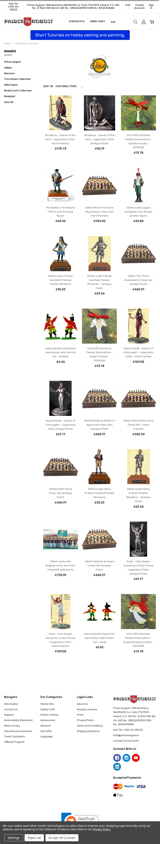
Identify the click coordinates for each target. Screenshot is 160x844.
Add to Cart (60, 115)
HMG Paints (11, 85)
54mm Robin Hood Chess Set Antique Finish (60, 493)
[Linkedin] (117, 767)
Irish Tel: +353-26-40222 (13, 6)
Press (80, 714)
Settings (14, 838)
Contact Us (11, 709)
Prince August (12, 61)
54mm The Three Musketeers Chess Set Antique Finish (138, 280)
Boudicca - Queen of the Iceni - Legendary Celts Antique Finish (99, 139)
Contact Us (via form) (126, 740)
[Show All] (113, 22)
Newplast (9, 96)
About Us (82, 703)
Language (46, 736)
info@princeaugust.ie (126, 735)
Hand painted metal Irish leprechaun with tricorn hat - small (99, 638)
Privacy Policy (85, 720)
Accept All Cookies (62, 838)
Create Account (139, 6)
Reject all (34, 838)
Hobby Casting (49, 714)
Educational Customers (18, 731)
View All (8, 102)
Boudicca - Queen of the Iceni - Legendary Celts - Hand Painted (60, 139)
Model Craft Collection (18, 90)
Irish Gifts (46, 731)
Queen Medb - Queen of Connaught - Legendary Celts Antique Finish (60, 424)
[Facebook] (117, 758)
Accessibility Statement (18, 720)
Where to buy (12, 725)
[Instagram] (126, 758)
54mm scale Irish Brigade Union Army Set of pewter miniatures (60, 565)
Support (9, 714)
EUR (127, 5)
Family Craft (97, 21)
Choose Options (99, 195)
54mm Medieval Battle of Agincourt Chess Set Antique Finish (99, 424)
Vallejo (8, 67)
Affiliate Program (14, 741)
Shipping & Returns (88, 731)
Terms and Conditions (90, 725)
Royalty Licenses (87, 709)
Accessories (47, 720)
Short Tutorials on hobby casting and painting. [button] (80, 34)
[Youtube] (136, 758)
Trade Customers (14, 736)
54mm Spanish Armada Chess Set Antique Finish (99, 565)
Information (11, 703)
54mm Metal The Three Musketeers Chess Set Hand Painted (99, 211)
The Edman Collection (17, 79)
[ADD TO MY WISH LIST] (71, 114)
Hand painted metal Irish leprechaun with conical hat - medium (60, 352)
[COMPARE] (71, 108)
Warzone (9, 73)
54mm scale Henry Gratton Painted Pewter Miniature (99, 493)
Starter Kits (76, 21)
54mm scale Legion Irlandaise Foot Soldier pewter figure (138, 211)
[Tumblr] (145, 758)
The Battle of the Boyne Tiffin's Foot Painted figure (60, 211)
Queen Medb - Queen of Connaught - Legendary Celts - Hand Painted (139, 352)
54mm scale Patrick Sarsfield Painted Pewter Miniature (60, 280)
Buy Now (60, 122)
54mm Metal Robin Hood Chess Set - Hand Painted (139, 424)
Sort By (48, 86)
